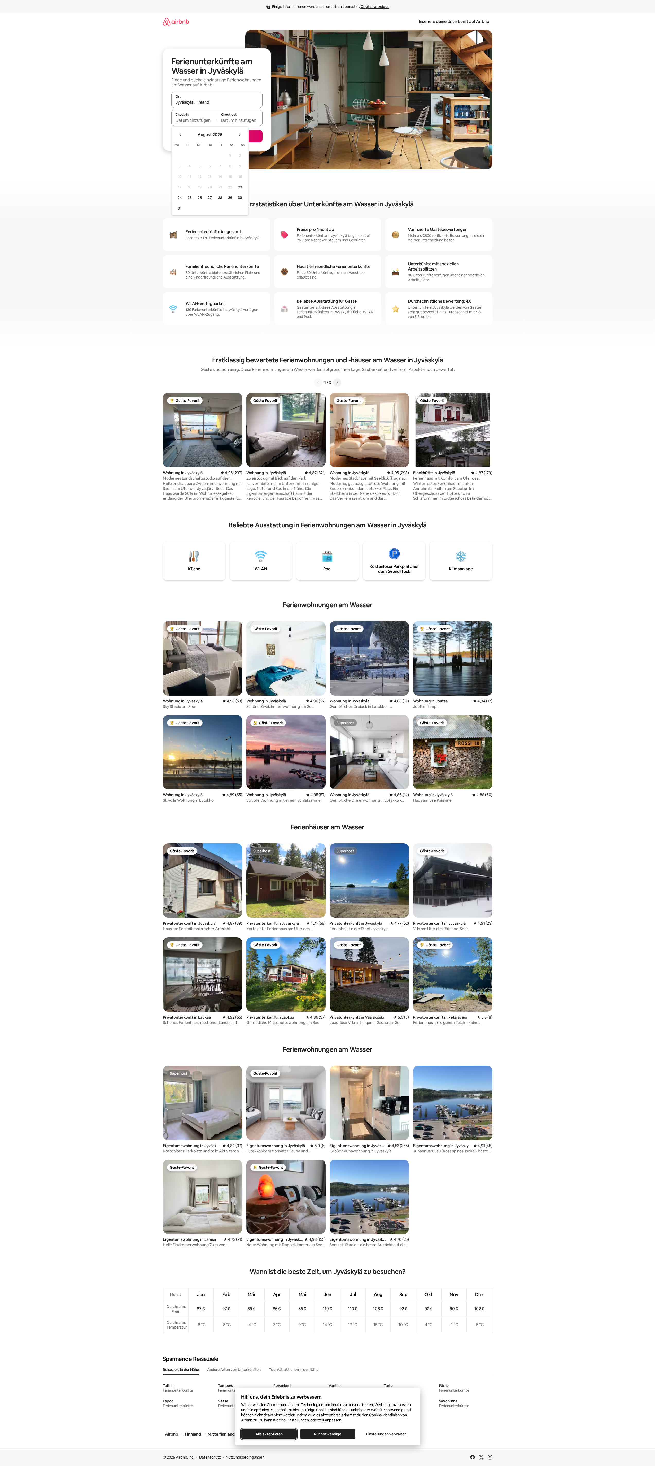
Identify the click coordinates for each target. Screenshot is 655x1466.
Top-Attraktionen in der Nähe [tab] (293, 1369)
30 (240, 197)
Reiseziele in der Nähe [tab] (181, 1369)
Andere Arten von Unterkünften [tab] (234, 1369)
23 (240, 187)
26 (200, 197)
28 (220, 197)
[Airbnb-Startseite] (176, 21)
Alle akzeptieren (268, 1434)
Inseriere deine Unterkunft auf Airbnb (454, 21)
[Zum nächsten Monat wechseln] (239, 134)
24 (180, 197)
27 (210, 197)
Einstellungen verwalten (386, 1434)
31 (179, 208)
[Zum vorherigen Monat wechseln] (180, 134)
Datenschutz (210, 1457)
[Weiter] (337, 382)
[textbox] (194, 120)
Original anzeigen (375, 6)
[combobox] (217, 102)
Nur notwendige (327, 1434)
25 (190, 197)
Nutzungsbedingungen (245, 1457)
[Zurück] (318, 382)
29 (230, 197)
